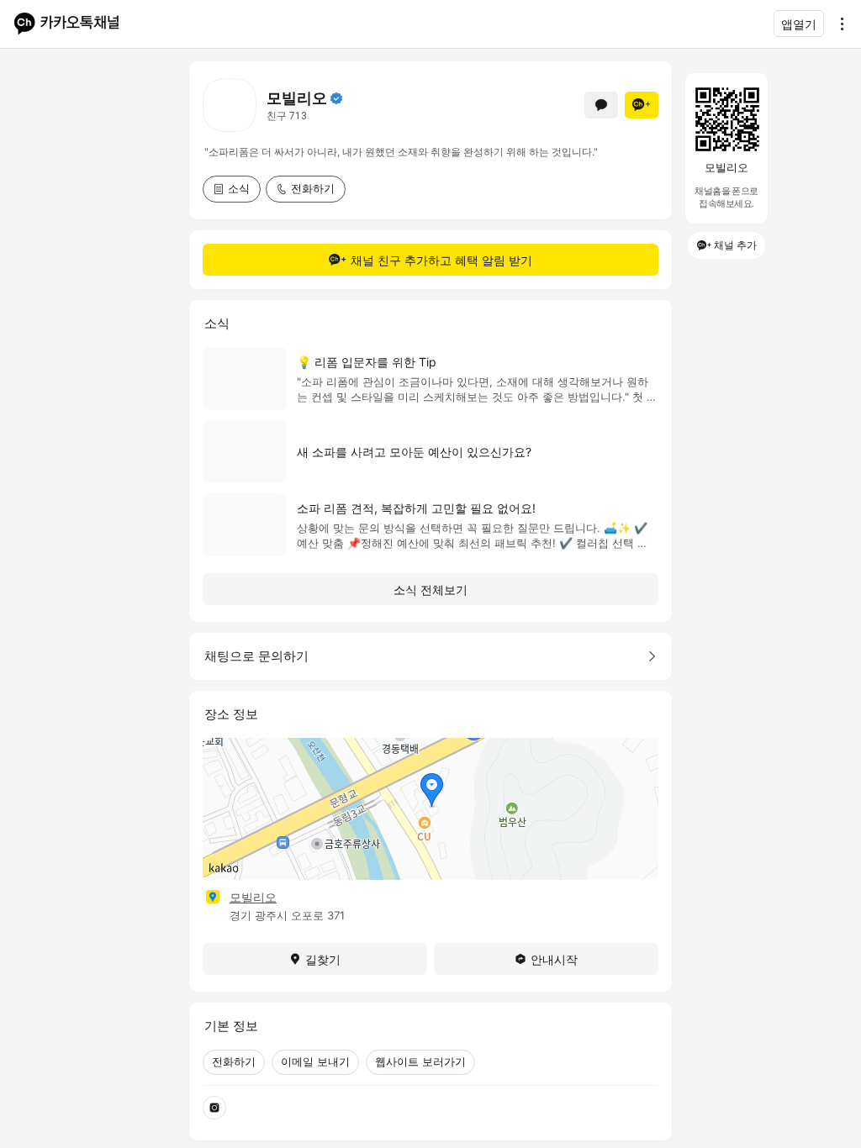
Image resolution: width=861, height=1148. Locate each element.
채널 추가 (735, 245)
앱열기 (798, 24)
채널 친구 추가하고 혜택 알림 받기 (441, 260)
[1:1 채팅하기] (601, 105)
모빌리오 (253, 897)
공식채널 (336, 98)
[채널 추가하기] (641, 105)
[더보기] (837, 23)
